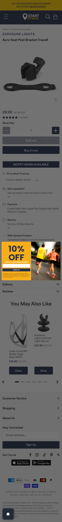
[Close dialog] (58, 243)
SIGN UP (16, 270)
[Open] (8, 514)
